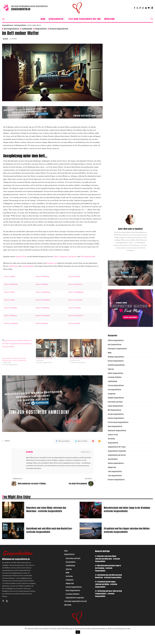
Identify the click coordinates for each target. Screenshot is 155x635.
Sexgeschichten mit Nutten (117, 455)
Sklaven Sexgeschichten (116, 463)
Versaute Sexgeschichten (59, 29)
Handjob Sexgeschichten (116, 398)
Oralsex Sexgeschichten (116, 414)
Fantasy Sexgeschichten (116, 385)
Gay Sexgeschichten (114, 390)
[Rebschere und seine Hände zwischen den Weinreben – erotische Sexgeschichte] (13, 510)
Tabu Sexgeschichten (115, 471)
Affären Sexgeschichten (116, 340)
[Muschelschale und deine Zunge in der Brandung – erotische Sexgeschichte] (91, 510)
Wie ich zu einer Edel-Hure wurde (80, 358)
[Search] (151, 19)
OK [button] (78, 632)
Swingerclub (112, 467)
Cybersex (111, 369)
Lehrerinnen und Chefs (115, 402)
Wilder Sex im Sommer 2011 (44, 358)
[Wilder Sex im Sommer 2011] (52, 348)
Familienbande (27, 29)
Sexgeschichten (41, 29)
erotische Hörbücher (115, 377)
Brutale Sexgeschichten (116, 361)
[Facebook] (134, 8)
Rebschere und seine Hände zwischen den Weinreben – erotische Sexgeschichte (46, 509)
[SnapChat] (146, 8)
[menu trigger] (4, 19)
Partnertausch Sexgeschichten (118, 422)
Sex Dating (111, 439)
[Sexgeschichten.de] (77, 8)
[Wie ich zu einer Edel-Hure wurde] (86, 348)
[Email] (99, 441)
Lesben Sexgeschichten (115, 406)
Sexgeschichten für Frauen (117, 447)
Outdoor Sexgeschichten (116, 418)
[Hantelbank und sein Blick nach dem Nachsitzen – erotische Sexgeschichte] (13, 531)
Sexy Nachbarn (113, 459)
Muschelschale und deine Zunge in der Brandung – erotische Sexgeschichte (127, 509)
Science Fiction (113, 435)
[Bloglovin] (149, 8)
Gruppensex (112, 394)
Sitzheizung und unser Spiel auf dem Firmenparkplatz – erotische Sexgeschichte (108, 593)
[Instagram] (143, 8)
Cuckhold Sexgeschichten (116, 365)
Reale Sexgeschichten (115, 426)
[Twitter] (137, 8)
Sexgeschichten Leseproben (117, 451)
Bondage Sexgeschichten (116, 357)
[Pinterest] (140, 8)
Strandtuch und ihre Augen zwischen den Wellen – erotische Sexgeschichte (127, 530)
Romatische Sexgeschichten (117, 430)
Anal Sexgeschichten (11, 29)
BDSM (109, 353)
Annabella (5, 39)
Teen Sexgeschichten (115, 476)
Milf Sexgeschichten (114, 410)
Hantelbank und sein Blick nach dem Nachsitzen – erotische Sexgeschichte (49, 530)
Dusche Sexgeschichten (115, 373)
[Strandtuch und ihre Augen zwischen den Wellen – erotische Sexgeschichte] (91, 531)
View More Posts (85, 452)
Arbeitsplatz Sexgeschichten (117, 349)
